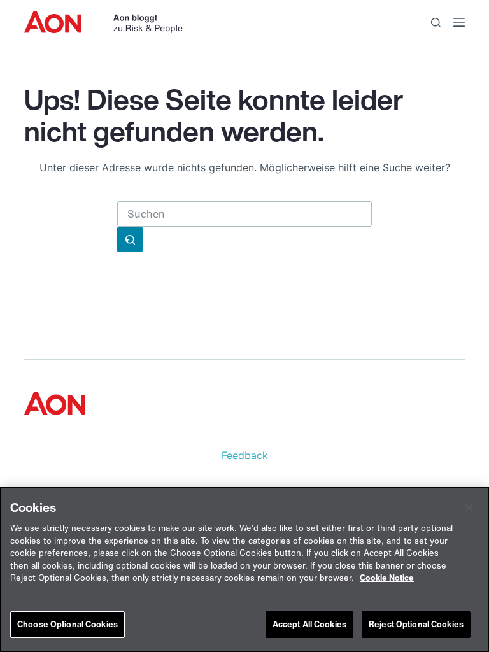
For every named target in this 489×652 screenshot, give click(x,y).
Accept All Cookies (309, 624)
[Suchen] (436, 22)
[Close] (469, 507)
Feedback (245, 455)
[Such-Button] (130, 239)
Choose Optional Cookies (67, 624)
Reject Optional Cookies (416, 624)
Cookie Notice (387, 578)
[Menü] (459, 22)
